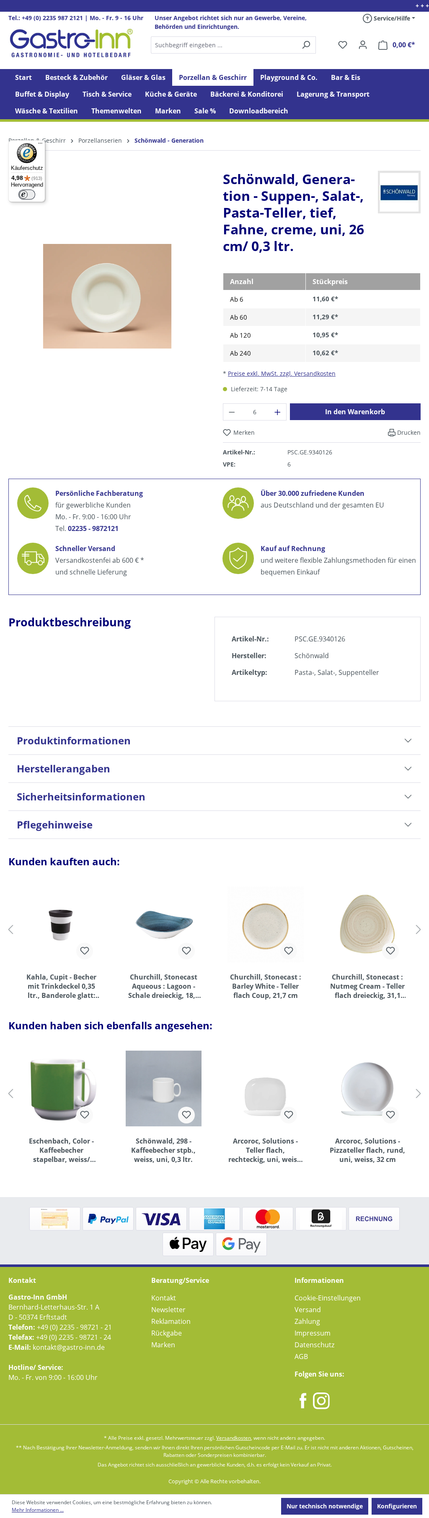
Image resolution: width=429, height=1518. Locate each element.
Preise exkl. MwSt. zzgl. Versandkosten (282, 373)
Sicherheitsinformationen (81, 796)
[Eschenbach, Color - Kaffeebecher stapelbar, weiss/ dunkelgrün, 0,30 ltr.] (61, 1088)
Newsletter (168, 1309)
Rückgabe (166, 1333)
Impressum (313, 1333)
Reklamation (171, 1321)
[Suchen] (232, 45)
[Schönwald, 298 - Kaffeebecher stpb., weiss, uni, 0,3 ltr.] (164, 1088)
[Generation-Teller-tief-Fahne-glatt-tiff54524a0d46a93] (107, 296)
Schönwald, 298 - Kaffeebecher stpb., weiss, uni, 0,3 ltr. (163, 1150)
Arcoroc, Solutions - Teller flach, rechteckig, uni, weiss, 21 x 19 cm (265, 1150)
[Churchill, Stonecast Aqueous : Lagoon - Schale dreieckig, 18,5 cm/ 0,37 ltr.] (164, 924)
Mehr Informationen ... (38, 1509)
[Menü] (40, 145)
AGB (301, 1356)
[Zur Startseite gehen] (71, 43)
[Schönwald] (399, 191)
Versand (308, 1309)
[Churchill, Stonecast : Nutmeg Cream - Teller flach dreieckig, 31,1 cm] (368, 924)
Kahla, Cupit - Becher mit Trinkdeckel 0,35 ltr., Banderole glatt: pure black (61, 986)
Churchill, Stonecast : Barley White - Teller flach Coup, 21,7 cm (265, 986)
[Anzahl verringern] (231, 412)
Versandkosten (233, 1437)
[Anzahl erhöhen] (278, 412)
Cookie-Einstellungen (328, 1298)
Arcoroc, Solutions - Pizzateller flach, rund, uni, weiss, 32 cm (367, 1150)
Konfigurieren (397, 1506)
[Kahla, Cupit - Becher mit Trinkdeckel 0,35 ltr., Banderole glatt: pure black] (61, 924)
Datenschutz (314, 1344)
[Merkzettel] (343, 44)
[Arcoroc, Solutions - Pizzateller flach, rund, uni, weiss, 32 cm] (368, 1088)
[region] (107, 303)
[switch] (26, 195)
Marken (163, 1344)
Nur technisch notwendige (325, 1506)
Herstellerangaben (63, 768)
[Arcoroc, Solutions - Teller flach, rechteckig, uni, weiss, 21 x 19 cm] (265, 1088)
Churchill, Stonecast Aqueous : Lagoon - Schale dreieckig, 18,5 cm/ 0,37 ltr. (163, 986)
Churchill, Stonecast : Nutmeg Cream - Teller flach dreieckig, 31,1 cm (367, 986)
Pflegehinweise (55, 824)
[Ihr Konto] (363, 44)
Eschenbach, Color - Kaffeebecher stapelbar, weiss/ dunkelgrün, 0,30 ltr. (61, 1150)
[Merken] (84, 951)
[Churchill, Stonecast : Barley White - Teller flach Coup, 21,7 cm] (265, 924)
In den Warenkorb (355, 411)
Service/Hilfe (391, 18)
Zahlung (307, 1321)
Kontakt (163, 1298)
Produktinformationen (74, 740)
